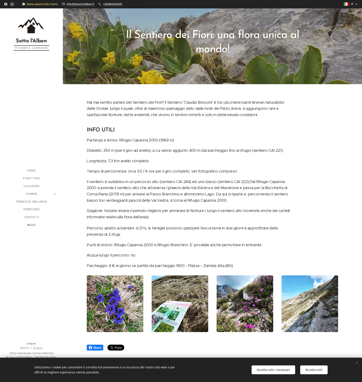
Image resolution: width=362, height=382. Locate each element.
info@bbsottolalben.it (80, 4)
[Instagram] (12, 4)
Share (97, 347)
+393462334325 (112, 4)
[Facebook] (5, 4)
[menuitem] (31, 170)
